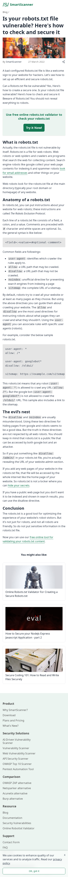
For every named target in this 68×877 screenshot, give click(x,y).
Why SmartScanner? (15, 710)
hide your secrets (18, 485)
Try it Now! (34, 128)
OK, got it (34, 871)
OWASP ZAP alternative (17, 783)
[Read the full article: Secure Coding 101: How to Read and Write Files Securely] (34, 660)
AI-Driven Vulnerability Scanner (17, 741)
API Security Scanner (15, 758)
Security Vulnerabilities (17, 823)
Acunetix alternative (15, 793)
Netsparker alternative (17, 788)
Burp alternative (13, 798)
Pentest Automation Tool (18, 769)
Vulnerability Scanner (16, 748)
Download (9, 715)
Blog (5, 12)
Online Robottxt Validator (18, 828)
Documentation (12, 817)
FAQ (5, 847)
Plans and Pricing (13, 720)
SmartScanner (21, 4)
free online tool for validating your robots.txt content (28, 539)
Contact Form (11, 842)
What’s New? (10, 725)
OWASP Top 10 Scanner (17, 764)
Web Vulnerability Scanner (19, 753)
